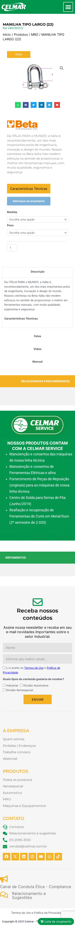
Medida (12, 212)
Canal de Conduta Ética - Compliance (35, 886)
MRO (34, 34)
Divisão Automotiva (35, 685)
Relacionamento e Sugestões (29, 895)
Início (7, 34)
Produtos (21, 34)
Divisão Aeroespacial (19, 690)
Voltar (18, 54)
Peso (10, 225)
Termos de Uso (34, 667)
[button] (68, 7)
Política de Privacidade (49, 912)
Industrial (12, 685)
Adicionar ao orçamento (29, 201)
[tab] (37, 271)
